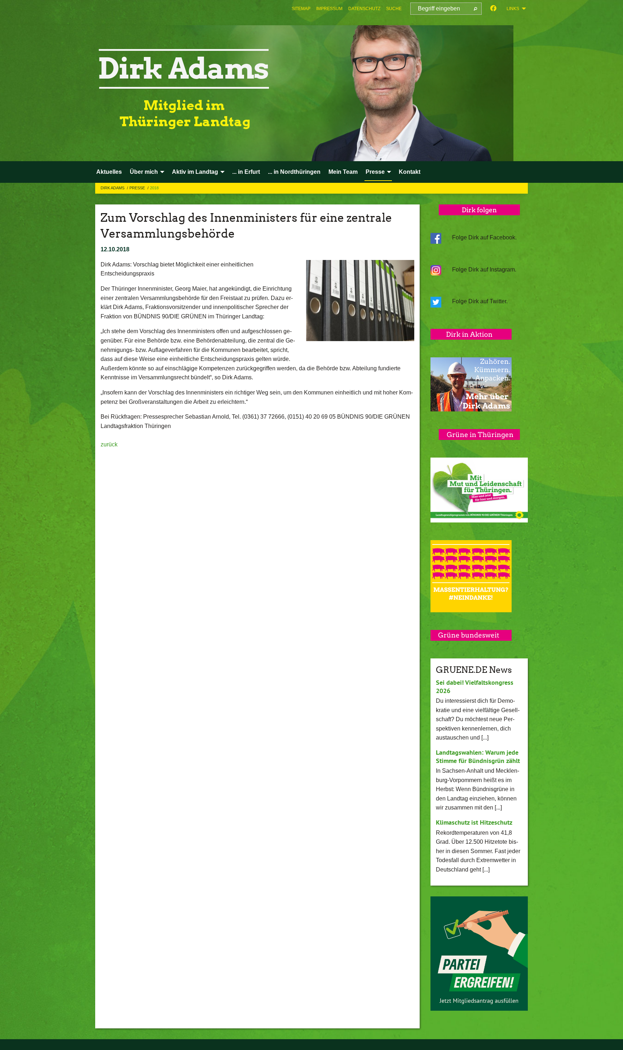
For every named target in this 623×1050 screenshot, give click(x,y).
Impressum (329, 8)
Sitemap (301, 8)
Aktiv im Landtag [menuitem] (195, 172)
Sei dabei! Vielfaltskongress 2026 (474, 686)
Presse (137, 188)
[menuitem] (301, 8)
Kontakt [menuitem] (409, 172)
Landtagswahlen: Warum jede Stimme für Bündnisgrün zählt (478, 756)
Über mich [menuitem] (144, 172)
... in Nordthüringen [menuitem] (294, 172)
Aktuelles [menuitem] (109, 172)
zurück (109, 444)
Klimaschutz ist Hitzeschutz (474, 822)
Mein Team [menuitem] (343, 172)
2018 (154, 188)
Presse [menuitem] (375, 172)
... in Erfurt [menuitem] (246, 172)
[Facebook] (493, 8)
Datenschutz (364, 8)
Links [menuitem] (513, 8)
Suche (394, 8)
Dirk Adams (113, 188)
